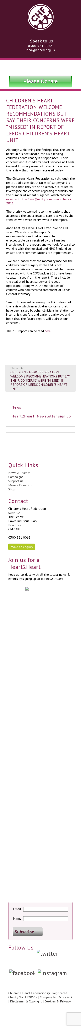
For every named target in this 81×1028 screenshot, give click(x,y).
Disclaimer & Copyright (26, 1001)
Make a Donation (20, 485)
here (48, 331)
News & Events (19, 473)
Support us (15, 481)
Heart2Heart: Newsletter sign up (41, 416)
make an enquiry (22, 547)
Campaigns (15, 477)
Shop (11, 489)
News (14, 368)
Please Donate (40, 81)
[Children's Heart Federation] (41, 28)
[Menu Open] (40, 67)
